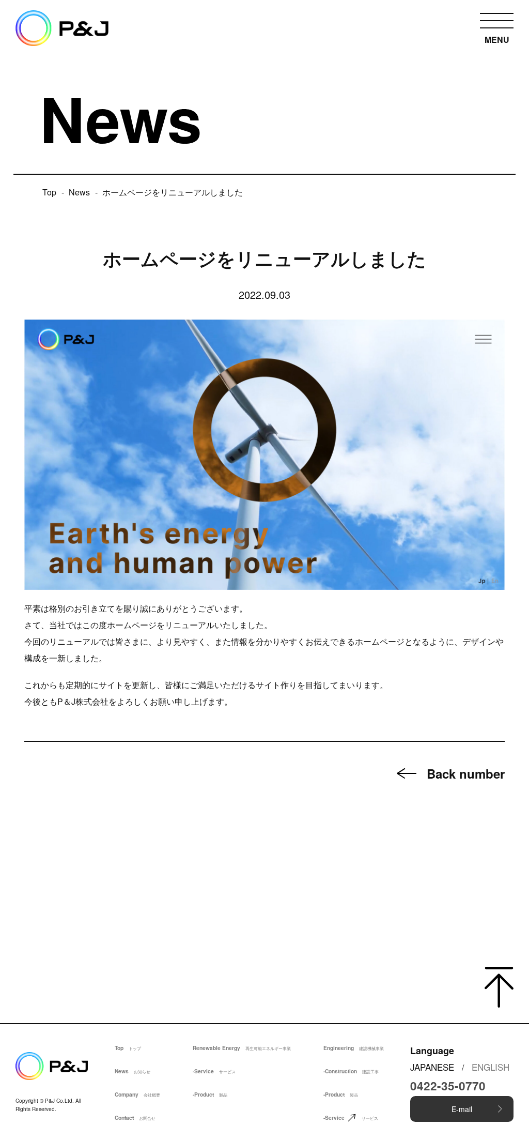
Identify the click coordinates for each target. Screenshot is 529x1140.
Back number (466, 773)
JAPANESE (432, 1066)
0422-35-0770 (448, 1085)
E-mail (462, 1109)
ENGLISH (490, 1066)
